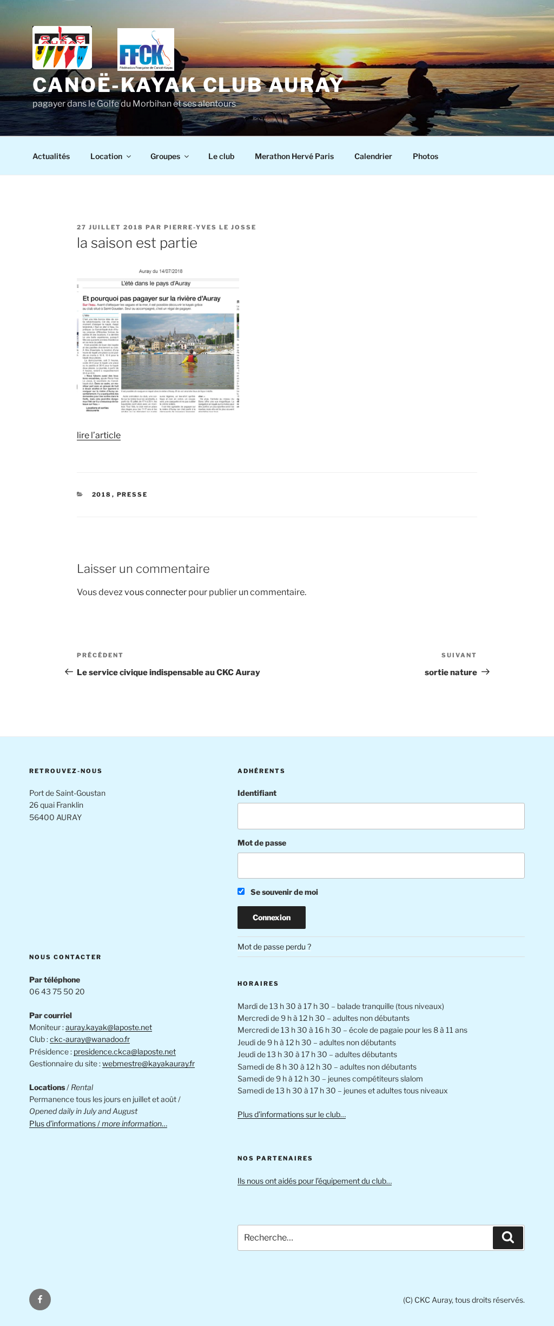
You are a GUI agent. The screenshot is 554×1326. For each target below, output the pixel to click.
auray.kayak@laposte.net (108, 1027)
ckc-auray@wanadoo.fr (90, 1039)
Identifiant (257, 792)
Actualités (51, 156)
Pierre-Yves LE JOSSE (210, 227)
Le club (221, 156)
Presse (132, 494)
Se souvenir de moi (283, 891)
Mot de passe (262, 842)
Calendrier (373, 156)
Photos (425, 156)
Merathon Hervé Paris (294, 156)
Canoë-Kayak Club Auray (188, 85)
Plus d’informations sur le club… (292, 1114)
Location (106, 156)
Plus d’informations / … (98, 1123)
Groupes (165, 156)
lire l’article (99, 435)
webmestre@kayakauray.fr (148, 1063)
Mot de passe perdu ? (274, 946)
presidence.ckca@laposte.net (125, 1051)
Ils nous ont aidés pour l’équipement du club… (315, 1180)
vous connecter (155, 592)
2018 (102, 494)
